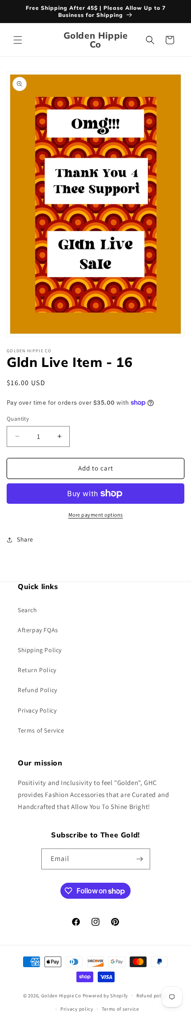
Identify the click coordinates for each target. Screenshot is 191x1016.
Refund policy (152, 995)
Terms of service (120, 1009)
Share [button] (25, 539)
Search (27, 610)
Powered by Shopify (105, 995)
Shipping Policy (40, 650)
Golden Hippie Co (61, 995)
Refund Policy (37, 690)
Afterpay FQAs (38, 630)
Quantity (18, 418)
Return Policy (37, 670)
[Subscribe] (140, 859)
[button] (18, 40)
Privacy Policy (37, 710)
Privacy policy (76, 1009)
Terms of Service (41, 730)
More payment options (95, 514)
